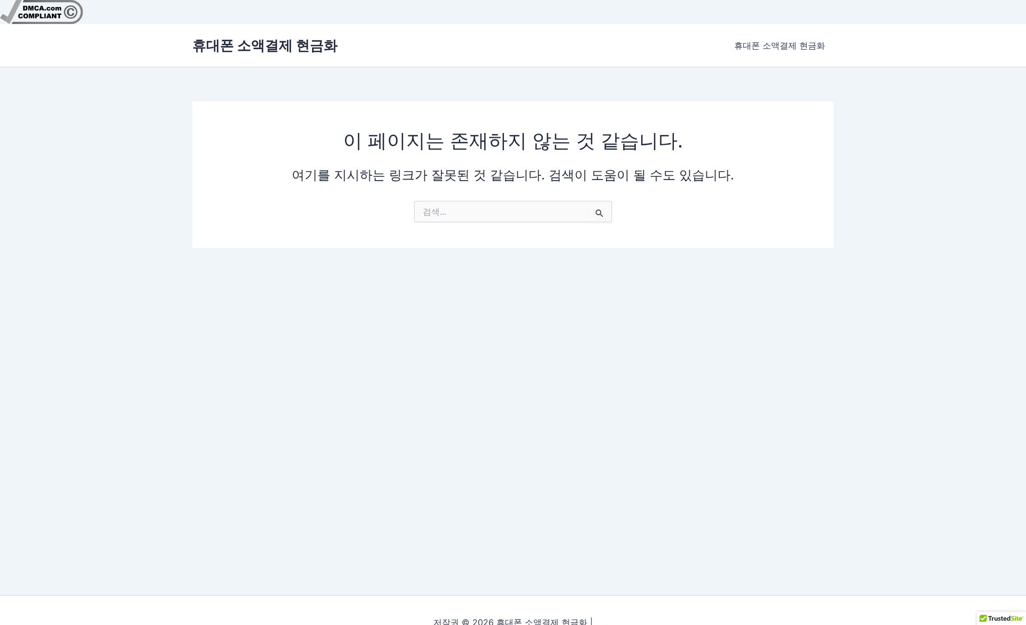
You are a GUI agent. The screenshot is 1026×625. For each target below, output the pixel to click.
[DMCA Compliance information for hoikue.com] (41, 11)
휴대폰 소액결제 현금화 (265, 45)
